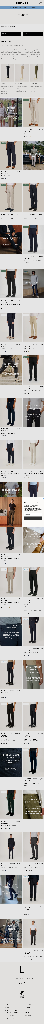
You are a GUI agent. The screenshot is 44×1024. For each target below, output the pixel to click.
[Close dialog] (42, 498)
